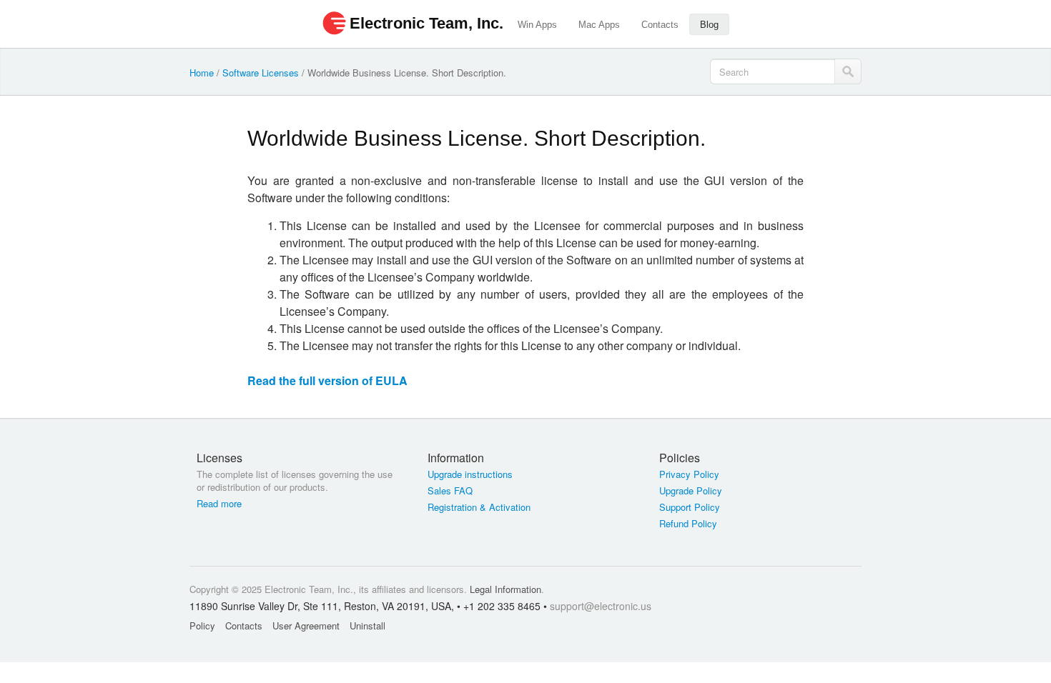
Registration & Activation (479, 507)
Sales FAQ (450, 490)
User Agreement (306, 625)
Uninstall (367, 625)
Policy (202, 625)
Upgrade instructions (470, 474)
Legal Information (505, 589)
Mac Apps (599, 24)
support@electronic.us (600, 606)
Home (201, 72)
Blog (709, 24)
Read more (219, 503)
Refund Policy (688, 523)
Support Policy (689, 507)
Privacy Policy (689, 474)
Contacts (660, 24)
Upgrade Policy (690, 490)
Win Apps (537, 24)
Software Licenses (260, 72)
